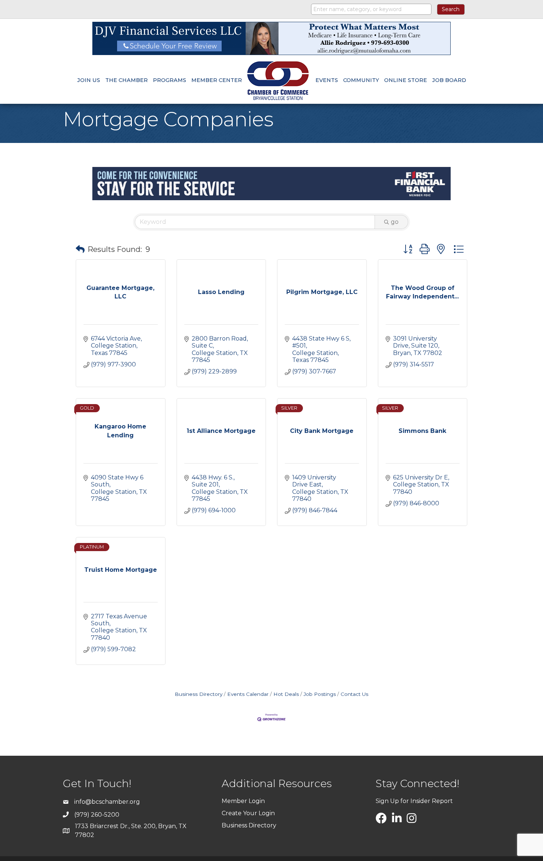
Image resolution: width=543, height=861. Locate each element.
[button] (80, 249)
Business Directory (198, 694)
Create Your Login (248, 813)
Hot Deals (286, 694)
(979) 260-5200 (96, 814)
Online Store (405, 80)
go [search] (395, 221)
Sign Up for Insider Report (414, 800)
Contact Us (354, 694)
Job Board (449, 80)
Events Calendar (248, 694)
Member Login (243, 800)
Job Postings (320, 694)
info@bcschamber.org (107, 801)
